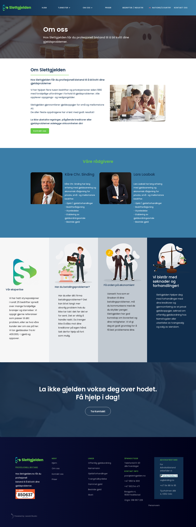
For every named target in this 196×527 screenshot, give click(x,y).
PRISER (108, 7)
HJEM (44, 7)
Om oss (56, 468)
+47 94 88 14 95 (168, 485)
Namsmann (94, 468)
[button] (65, 8)
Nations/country (161, 7)
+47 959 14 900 (132, 481)
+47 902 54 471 (132, 486)
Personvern (154, 505)
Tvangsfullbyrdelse (97, 478)
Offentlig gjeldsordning (99, 463)
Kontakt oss (39, 130)
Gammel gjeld (95, 484)
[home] (17, 8)
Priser (54, 479)
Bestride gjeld (94, 489)
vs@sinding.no (167, 480)
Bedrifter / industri (133, 7)
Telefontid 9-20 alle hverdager (132, 465)
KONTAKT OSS (181, 7)
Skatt (90, 494)
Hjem (54, 463)
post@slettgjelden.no (135, 475)
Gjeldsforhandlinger (98, 473)
